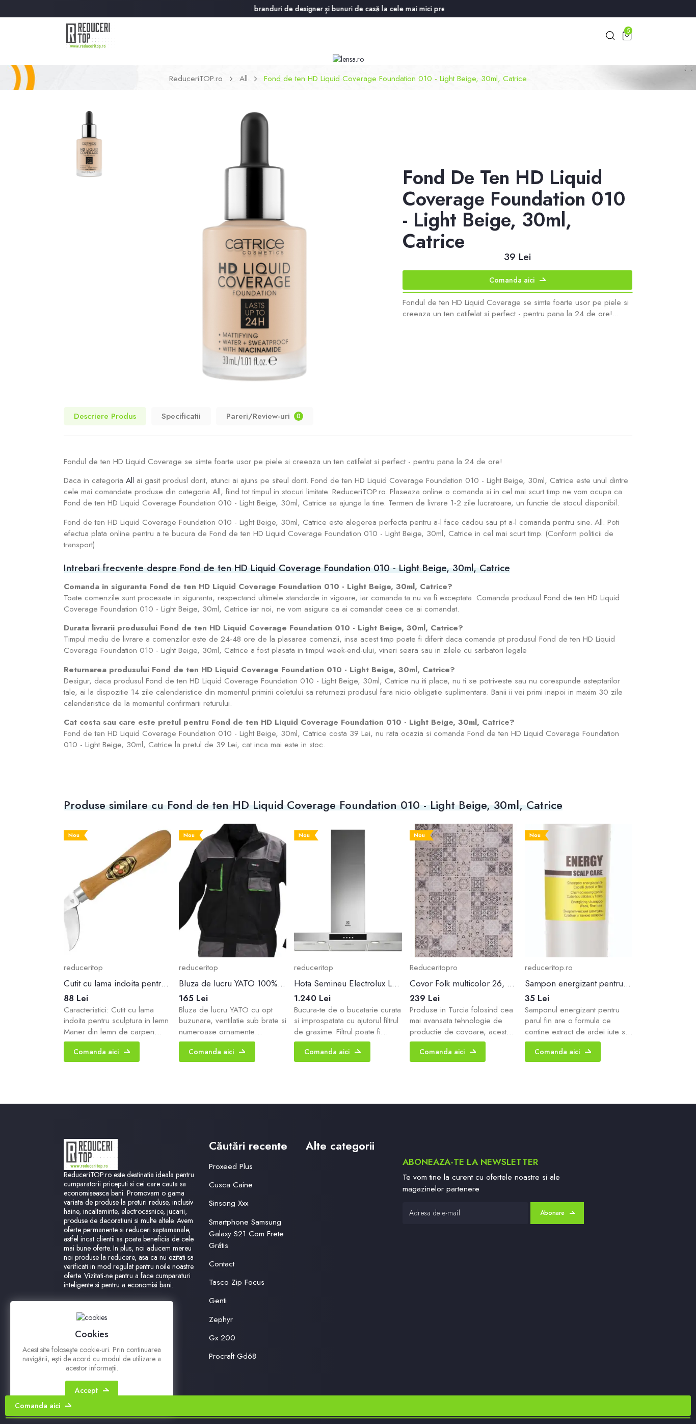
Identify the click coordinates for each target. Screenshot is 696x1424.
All (243, 78)
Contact (221, 1263)
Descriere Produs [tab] (105, 416)
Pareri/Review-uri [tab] (263, 416)
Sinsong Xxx (228, 1203)
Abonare (552, 1212)
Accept (86, 1390)
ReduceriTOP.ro (196, 78)
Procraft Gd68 (232, 1356)
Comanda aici (511, 280)
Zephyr (221, 1319)
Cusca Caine (231, 1184)
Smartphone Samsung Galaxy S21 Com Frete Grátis (246, 1233)
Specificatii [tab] (181, 416)
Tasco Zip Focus (236, 1282)
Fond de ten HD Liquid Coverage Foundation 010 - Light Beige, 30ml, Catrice (395, 78)
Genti (218, 1300)
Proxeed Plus (231, 1166)
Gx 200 (222, 1337)
